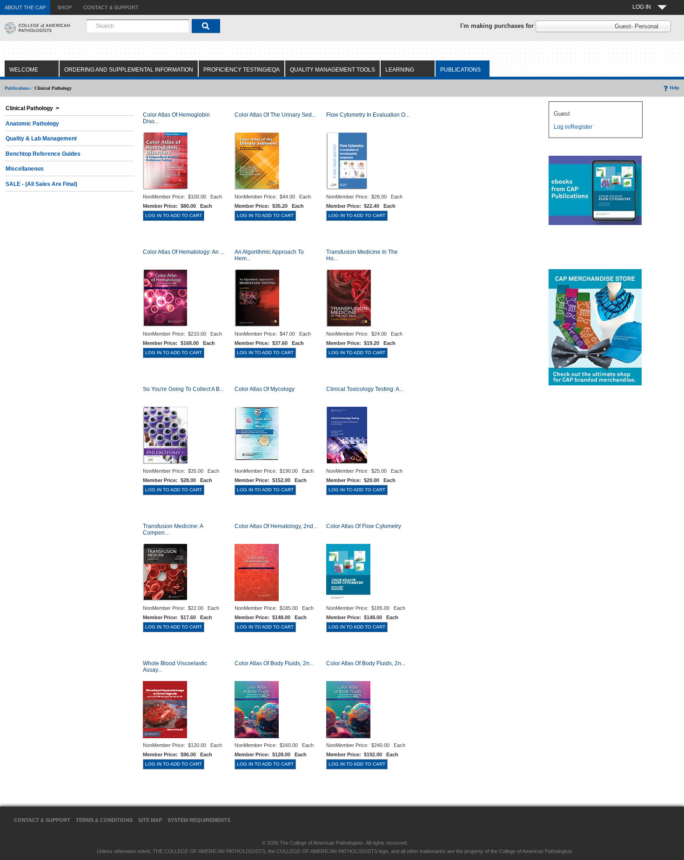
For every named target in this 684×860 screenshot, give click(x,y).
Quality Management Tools (332, 69)
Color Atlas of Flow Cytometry (363, 526)
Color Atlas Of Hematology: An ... (183, 252)
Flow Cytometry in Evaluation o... (367, 115)
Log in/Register (573, 127)
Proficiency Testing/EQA (241, 69)
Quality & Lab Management (41, 138)
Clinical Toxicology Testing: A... (364, 389)
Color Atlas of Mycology (265, 389)
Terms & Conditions (104, 820)
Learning (399, 69)
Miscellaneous (25, 168)
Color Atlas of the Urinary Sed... (275, 115)
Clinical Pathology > (32, 108)
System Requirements (199, 820)
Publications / (19, 88)
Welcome (23, 69)
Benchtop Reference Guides (43, 154)
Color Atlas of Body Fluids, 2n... (274, 663)
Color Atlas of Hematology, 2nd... (276, 526)
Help (674, 87)
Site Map (150, 820)
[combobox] (137, 26)
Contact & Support (42, 820)
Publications (460, 69)
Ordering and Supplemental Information (128, 69)
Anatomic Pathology (32, 123)
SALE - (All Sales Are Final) (41, 184)
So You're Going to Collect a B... (183, 389)
